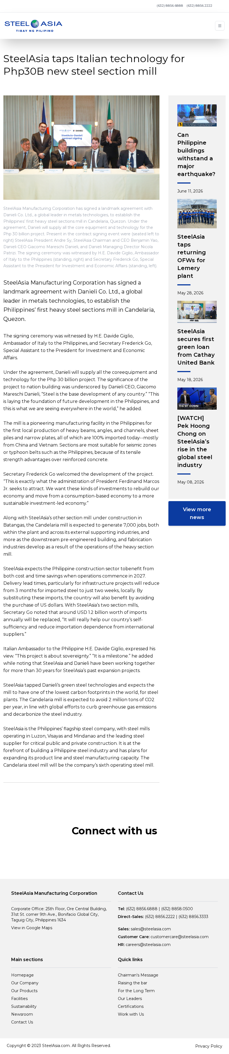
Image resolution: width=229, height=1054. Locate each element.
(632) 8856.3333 (193, 916)
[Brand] (33, 25)
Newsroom (22, 1014)
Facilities (19, 998)
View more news (197, 513)
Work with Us (131, 1014)
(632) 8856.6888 (170, 5)
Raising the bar (132, 982)
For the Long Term (136, 990)
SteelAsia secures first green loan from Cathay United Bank (196, 347)
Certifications (131, 1006)
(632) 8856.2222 (199, 5)
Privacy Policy (208, 1046)
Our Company (25, 982)
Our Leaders (130, 998)
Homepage (22, 975)
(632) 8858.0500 (177, 908)
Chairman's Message (138, 975)
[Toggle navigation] (220, 25)
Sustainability (24, 1006)
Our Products (24, 990)
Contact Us (22, 1022)
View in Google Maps (31, 927)
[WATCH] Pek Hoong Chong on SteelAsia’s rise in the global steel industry (194, 441)
